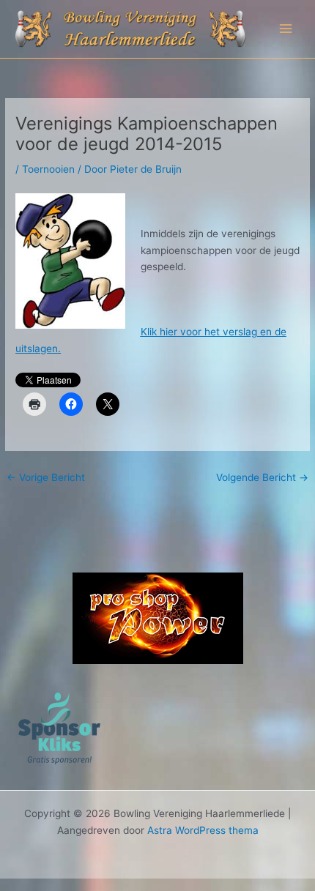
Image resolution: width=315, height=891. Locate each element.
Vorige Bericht (46, 477)
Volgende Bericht (262, 477)
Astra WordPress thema (203, 830)
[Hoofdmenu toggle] (286, 29)
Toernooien (48, 169)
